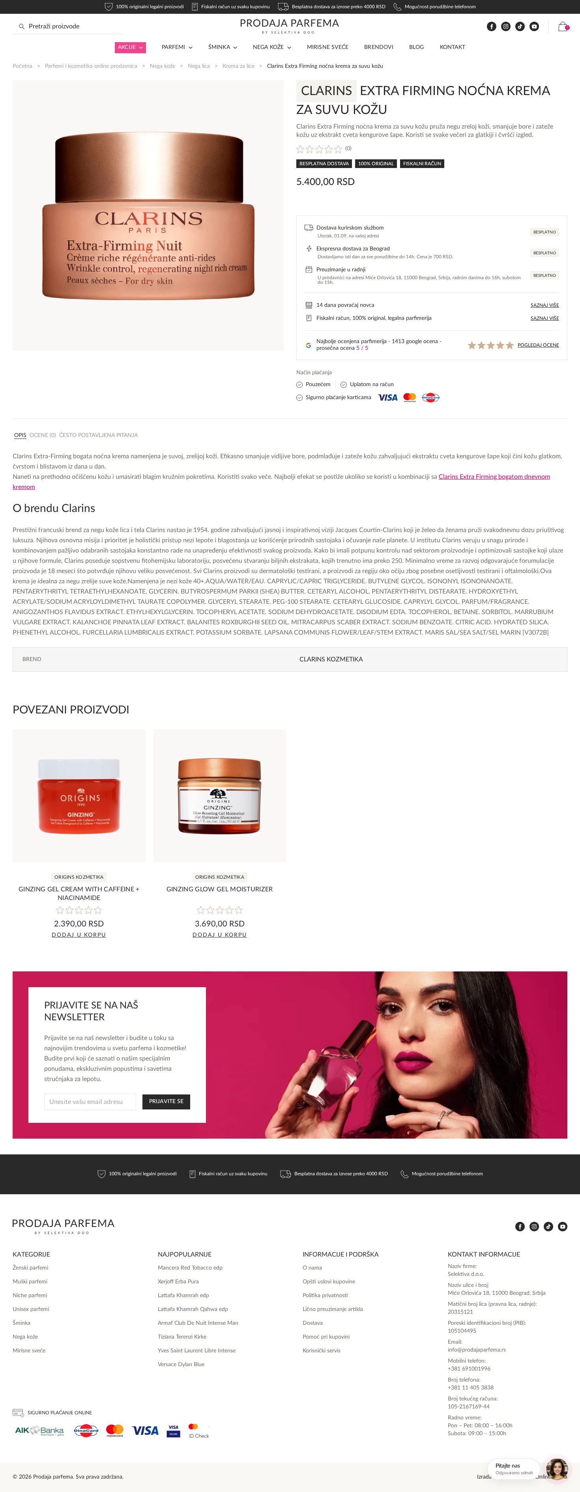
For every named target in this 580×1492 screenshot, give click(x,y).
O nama (312, 1268)
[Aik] (39, 1431)
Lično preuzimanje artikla (333, 1309)
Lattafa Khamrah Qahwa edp (193, 1309)
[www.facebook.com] (491, 27)
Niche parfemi (30, 1295)
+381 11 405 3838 (471, 1388)
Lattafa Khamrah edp (183, 1295)
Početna (22, 66)
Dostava (313, 1323)
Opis (20, 435)
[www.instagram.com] (506, 27)
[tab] (20, 435)
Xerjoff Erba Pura (178, 1282)
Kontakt (452, 47)
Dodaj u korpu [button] (79, 935)
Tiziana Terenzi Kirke (182, 1337)
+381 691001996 (469, 1369)
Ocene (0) (43, 435)
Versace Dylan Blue (181, 1364)
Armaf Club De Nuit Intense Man (198, 1323)
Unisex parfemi (31, 1309)
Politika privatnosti (325, 1295)
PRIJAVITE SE (166, 1101)
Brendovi (378, 47)
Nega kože (268, 47)
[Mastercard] (114, 1431)
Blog (416, 47)
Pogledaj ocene (538, 345)
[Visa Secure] (174, 1431)
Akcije (127, 47)
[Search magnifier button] (21, 26)
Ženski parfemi (30, 1268)
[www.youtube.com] (534, 26)
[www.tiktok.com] (520, 27)
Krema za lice (238, 66)
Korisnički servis (322, 1351)
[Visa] (145, 1430)
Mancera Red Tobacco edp (190, 1268)
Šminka (219, 47)
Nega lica (199, 66)
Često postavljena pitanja (98, 435)
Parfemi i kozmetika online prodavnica (91, 66)
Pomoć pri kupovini (326, 1337)
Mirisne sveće (328, 47)
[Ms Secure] (199, 1431)
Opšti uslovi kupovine (329, 1282)
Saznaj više (545, 305)
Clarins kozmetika (331, 659)
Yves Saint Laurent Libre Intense (197, 1351)
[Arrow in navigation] (139, 47)
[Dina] (86, 1431)
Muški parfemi (30, 1282)
